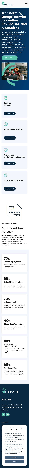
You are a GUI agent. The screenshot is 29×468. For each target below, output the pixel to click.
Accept (14, 457)
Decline (15, 461)
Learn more (8, 58)
